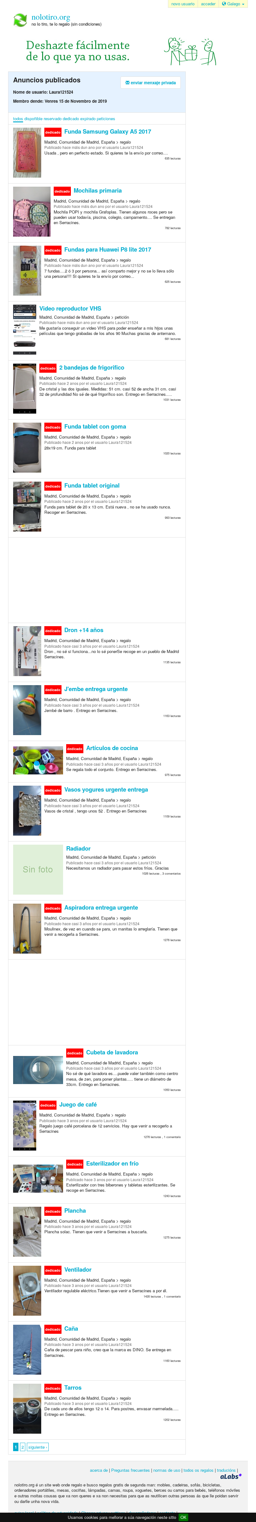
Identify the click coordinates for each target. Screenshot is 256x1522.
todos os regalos (199, 1470)
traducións (226, 1470)
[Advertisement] (97, 580)
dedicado (71, 118)
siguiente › (37, 1447)
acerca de (99, 1470)
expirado (88, 118)
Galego (233, 4)
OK (183, 1517)
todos (18, 118)
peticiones (106, 118)
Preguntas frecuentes (130, 1470)
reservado (53, 118)
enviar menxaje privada (153, 83)
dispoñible (33, 118)
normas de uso (166, 1470)
